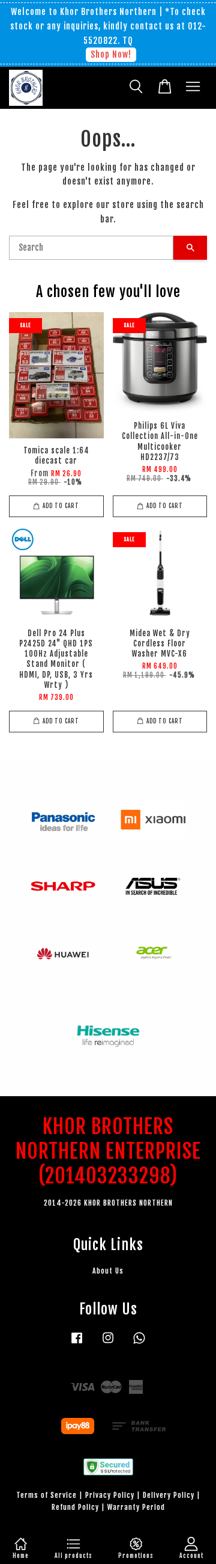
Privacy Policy (109, 1495)
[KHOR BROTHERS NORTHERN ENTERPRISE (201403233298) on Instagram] (108, 1343)
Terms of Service (46, 1495)
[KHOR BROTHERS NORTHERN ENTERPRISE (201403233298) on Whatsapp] (139, 1343)
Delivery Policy (168, 1495)
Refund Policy (75, 1507)
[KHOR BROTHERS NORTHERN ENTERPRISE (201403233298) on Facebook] (76, 1343)
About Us (108, 1270)
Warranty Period (136, 1507)
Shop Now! (111, 54)
